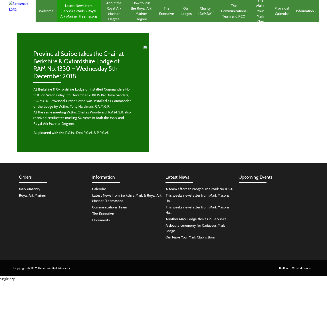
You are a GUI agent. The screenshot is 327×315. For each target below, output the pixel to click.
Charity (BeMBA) (205, 11)
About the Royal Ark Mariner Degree (114, 11)
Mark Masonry (29, 189)
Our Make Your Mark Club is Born (190, 237)
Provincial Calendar (282, 11)
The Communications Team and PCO (233, 11)
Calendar (99, 189)
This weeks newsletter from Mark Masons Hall (197, 198)
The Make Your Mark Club (260, 11)
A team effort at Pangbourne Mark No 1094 (199, 189)
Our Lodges (186, 11)
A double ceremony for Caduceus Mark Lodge (195, 228)
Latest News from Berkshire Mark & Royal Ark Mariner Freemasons (78, 11)
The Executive (166, 11)
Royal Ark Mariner (32, 195)
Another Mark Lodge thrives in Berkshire (196, 219)
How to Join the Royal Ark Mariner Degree (141, 11)
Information (305, 11)
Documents (101, 220)
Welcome (46, 11)
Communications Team (109, 207)
